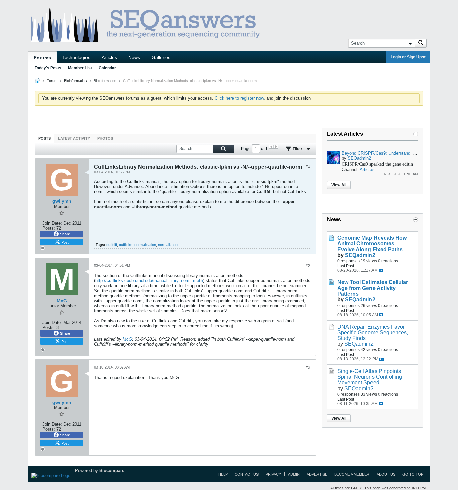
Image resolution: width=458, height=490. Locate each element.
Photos (105, 138)
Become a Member (351, 474)
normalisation (145, 245)
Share (65, 234)
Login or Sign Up (406, 57)
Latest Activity (74, 138)
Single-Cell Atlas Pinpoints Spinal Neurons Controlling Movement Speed (369, 376)
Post (65, 242)
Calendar (107, 68)
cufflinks (125, 245)
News (134, 57)
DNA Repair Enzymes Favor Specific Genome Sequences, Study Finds (372, 332)
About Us (386, 474)
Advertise (317, 474)
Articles (109, 57)
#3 (308, 367)
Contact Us (247, 474)
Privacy (273, 474)
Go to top (412, 474)
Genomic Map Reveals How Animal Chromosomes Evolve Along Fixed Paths (372, 243)
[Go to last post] (381, 270)
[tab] (44, 138)
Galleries (161, 57)
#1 (308, 166)
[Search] (421, 43)
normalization (168, 245)
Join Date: (52, 223)
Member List (80, 68)
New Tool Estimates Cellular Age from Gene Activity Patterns (372, 288)
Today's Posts (48, 68)
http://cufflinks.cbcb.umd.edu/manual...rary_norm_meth (149, 280)
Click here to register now (239, 98)
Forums (42, 57)
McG (127, 339)
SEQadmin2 (359, 158)
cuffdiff (111, 245)
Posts (44, 138)
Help (223, 474)
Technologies (76, 57)
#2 (308, 265)
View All (338, 185)
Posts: (48, 228)
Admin (294, 474)
